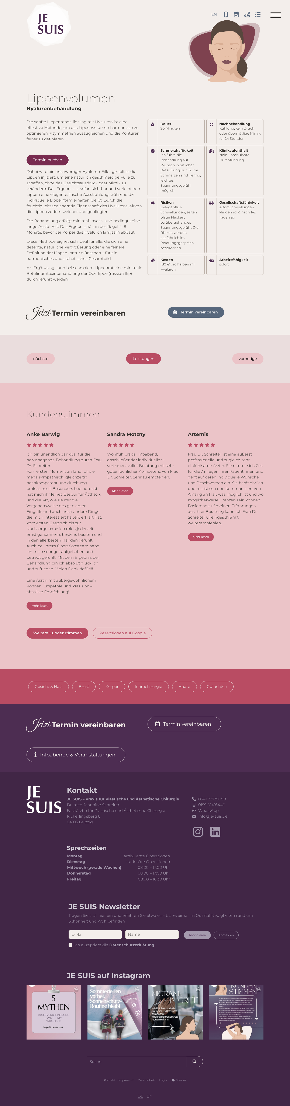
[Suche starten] (194, 1061)
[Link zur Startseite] (44, 799)
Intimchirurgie (148, 686)
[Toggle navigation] (276, 14)
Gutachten (217, 686)
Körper (112, 686)
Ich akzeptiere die (114, 945)
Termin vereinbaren (199, 312)
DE (140, 1096)
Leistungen (143, 358)
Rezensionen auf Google (122, 633)
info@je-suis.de (213, 816)
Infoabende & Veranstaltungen (77, 755)
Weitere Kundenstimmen (57, 633)
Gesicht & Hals (48, 686)
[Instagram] (198, 831)
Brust (84, 686)
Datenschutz (147, 1080)
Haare (184, 686)
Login (163, 1080)
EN (214, 14)
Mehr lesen (39, 605)
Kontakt (109, 1080)
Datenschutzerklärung (131, 945)
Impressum (126, 1080)
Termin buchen (47, 160)
